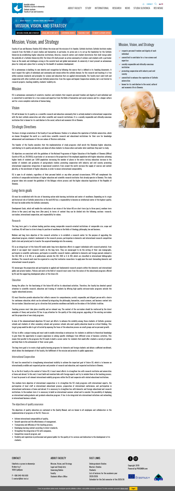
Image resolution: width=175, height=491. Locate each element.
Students (92, 470)
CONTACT (150, 4)
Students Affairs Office (101, 33)
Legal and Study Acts (50, 33)
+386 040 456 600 (21, 475)
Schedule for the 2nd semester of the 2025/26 (106, 479)
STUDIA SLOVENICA (142, 8)
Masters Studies (95, 466)
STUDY (88, 8)
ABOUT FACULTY (75, 8)
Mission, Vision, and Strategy (43, 20)
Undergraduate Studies (97, 463)
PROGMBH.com (142, 468)
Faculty (53, 473)
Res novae (158, 8)
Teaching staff (83, 33)
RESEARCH (116, 8)
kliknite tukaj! (124, 488)
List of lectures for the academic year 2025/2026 (103, 475)
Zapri (133, 488)
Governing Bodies (68, 33)
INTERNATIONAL (102, 8)
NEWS (127, 8)
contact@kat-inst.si (20, 478)
